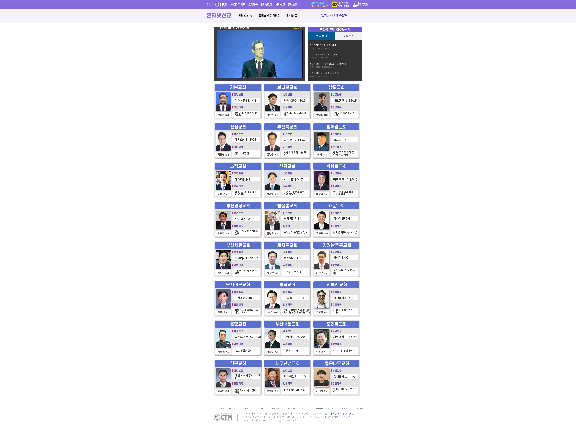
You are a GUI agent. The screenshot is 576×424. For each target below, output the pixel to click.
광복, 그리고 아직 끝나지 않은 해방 (343, 153)
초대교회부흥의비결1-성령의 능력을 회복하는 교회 (297, 311)
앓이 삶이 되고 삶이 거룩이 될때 (343, 193)
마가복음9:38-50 (245, 298)
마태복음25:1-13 (245, 100)
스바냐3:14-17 (293, 179)
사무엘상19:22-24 (345, 337)
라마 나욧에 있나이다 (344, 351)
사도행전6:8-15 (245, 219)
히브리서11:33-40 (246, 258)
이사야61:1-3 (342, 140)
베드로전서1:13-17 (345, 179)
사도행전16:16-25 (345, 100)
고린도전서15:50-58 (248, 337)
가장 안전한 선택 (292, 272)
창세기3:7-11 (292, 218)
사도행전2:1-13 (294, 298)
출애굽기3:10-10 (344, 376)
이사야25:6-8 (342, 218)
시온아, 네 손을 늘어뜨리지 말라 (294, 193)
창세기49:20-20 (294, 337)
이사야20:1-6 (292, 258)
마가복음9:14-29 (295, 100)
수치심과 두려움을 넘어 (296, 232)
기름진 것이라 (291, 351)
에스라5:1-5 (242, 179)
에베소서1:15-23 (245, 139)
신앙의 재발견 (242, 153)
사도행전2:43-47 (295, 140)
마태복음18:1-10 (295, 376)
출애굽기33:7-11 (344, 298)
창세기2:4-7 (341, 257)
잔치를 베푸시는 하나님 (345, 232)
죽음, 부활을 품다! (244, 351)
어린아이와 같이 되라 (294, 390)
